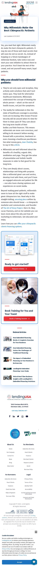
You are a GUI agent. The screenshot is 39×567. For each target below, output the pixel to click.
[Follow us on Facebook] (9, 417)
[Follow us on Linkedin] (14, 417)
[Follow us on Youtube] (27, 417)
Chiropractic (10, 21)
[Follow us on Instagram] (22, 417)
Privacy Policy (6, 549)
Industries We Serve (28, 449)
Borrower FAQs (10, 496)
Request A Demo (18, 269)
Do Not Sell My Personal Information (28, 493)
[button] (36, 532)
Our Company (10, 452)
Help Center (10, 466)
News (10, 459)
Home (10, 449)
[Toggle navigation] (37, 2)
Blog (10, 462)
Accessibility (28, 489)
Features (28, 455)
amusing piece (21, 199)
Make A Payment (10, 492)
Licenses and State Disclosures (28, 498)
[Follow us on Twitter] (18, 417)
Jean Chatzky (27, 142)
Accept (19, 562)
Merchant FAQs (28, 469)
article (17, 145)
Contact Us (10, 455)
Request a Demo (28, 462)
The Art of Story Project (13, 208)
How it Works (28, 452)
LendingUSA (10, 2)
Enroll (28, 466)
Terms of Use (28, 482)
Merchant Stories (29, 459)
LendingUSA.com (7, 540)
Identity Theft (28, 486)
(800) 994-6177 (30, 2)
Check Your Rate (10, 489)
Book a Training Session (18, 319)
